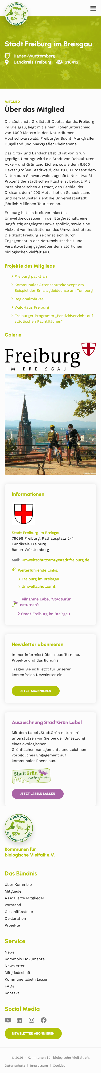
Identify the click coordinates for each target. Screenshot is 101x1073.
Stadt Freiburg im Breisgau (45, 614)
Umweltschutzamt (38, 586)
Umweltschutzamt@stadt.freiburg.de (55, 560)
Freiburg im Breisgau (40, 579)
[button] (93, 8)
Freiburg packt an (31, 276)
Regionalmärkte (29, 299)
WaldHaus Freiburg (32, 307)
